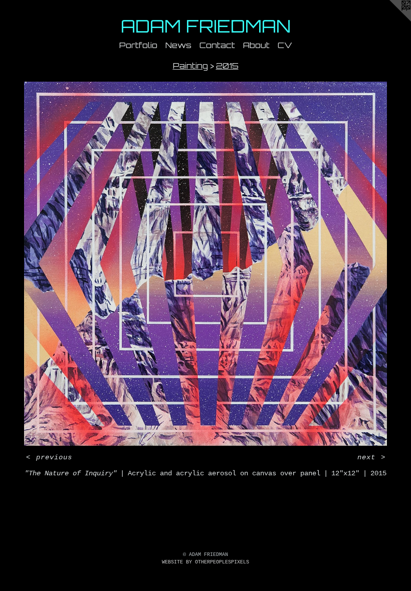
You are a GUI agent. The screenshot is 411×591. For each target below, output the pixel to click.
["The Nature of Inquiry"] (205, 263)
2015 (227, 66)
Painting (190, 66)
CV (285, 45)
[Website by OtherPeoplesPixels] (391, 20)
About (256, 45)
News (178, 45)
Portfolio (138, 45)
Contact (217, 45)
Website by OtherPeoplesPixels (205, 562)
